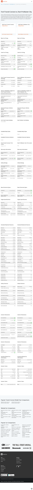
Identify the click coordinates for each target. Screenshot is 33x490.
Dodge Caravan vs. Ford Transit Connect (16, 413)
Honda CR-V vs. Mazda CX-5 (16, 428)
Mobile (2, 461)
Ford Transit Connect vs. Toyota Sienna (6, 415)
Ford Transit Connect (6, 4)
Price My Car (18, 461)
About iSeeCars (3, 466)
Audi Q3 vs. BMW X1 (14, 434)
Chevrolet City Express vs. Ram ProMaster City (26, 410)
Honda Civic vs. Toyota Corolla (5, 430)
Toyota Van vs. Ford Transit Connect (26, 415)
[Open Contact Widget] (31, 489)
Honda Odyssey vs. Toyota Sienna (5, 436)
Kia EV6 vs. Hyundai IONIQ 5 (5, 434)
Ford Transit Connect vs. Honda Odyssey (5, 417)
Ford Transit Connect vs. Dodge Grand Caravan (16, 417)
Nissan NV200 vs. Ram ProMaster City (4, 413)
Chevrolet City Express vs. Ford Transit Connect (16, 415)
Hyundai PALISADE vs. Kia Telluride (26, 426)
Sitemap (2, 481)
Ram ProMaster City (12, 4)
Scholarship (2, 469)
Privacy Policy (9, 481)
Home (1, 4)
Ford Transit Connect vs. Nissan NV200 (5, 410)
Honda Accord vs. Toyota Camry (6, 429)
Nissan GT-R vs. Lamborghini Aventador (26, 433)
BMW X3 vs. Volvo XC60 (25, 431)
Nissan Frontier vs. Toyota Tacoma (16, 430)
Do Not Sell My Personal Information (16, 481)
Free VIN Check (3, 459)
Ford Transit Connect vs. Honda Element (16, 410)
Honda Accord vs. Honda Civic (26, 428)
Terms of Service (5, 481)
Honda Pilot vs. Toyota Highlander (4, 427)
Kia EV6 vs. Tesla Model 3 (26, 436)
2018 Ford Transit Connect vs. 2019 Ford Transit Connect (5, 402)
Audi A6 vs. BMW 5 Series (26, 429)
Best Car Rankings (19, 459)
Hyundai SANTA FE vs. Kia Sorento (15, 425)
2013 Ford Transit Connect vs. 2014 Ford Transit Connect (16, 402)
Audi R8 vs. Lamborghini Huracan (25, 435)
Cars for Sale (2, 458)
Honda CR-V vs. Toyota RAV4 (16, 433)
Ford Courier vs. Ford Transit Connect (26, 417)
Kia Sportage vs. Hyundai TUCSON (4, 425)
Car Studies (18, 458)
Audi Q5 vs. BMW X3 (4, 433)
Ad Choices (22, 481)
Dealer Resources (18, 462)
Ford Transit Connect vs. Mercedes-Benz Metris (26, 413)
